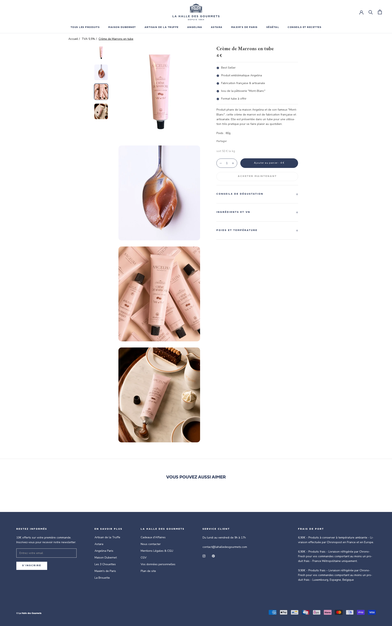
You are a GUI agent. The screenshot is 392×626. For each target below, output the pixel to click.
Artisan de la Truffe (107, 537)
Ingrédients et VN (233, 212)
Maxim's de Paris (244, 27)
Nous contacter (151, 544)
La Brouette (102, 578)
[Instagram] (204, 555)
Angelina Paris (104, 551)
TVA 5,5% (88, 39)
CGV (144, 557)
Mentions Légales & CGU (157, 551)
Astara (99, 544)
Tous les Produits (85, 27)
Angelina (194, 27)
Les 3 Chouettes (105, 564)
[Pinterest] (241, 140)
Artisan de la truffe (162, 27)
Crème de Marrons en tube (116, 39)
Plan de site (148, 571)
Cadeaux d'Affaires (153, 537)
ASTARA (217, 27)
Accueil (73, 39)
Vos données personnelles (158, 564)
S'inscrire (31, 565)
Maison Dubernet (122, 27)
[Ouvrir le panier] (380, 12)
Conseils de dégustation (239, 194)
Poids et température (236, 230)
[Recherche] (371, 12)
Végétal (272, 27)
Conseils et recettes (304, 27)
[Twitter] (236, 140)
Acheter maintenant (257, 176)
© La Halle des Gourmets (28, 613)
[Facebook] (230, 140)
